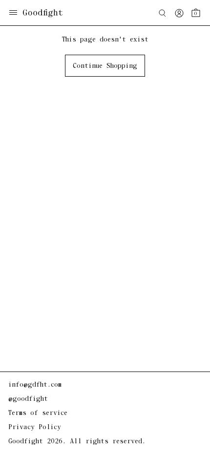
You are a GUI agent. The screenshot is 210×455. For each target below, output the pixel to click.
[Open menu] (13, 13)
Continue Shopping (105, 66)
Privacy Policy (34, 427)
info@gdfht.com (35, 385)
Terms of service (37, 413)
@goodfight (28, 399)
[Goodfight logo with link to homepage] (47, 13)
